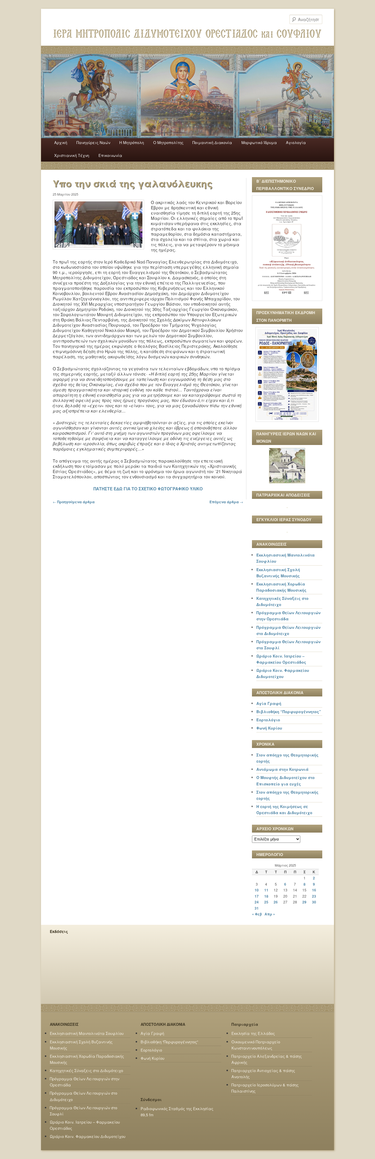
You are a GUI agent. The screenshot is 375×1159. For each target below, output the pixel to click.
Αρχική (60, 142)
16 (314, 890)
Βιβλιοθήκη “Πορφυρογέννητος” (288, 711)
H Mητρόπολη (131, 142)
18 (266, 896)
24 (257, 902)
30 (314, 902)
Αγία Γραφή (268, 703)
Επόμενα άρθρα (226, 501)
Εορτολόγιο (268, 720)
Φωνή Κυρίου (269, 728)
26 (276, 902)
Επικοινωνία (110, 155)
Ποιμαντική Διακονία (212, 142)
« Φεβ (257, 914)
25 (266, 902)
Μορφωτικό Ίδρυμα (259, 142)
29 (304, 902)
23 (314, 896)
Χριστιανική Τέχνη (71, 155)
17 (257, 896)
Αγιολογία (296, 142)
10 (257, 890)
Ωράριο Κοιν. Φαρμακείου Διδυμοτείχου (87, 1136)
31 (257, 908)
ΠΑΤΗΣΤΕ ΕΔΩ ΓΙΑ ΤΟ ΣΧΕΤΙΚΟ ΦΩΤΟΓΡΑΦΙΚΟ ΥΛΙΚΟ (148, 489)
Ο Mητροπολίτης (168, 142)
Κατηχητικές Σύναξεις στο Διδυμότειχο (86, 1070)
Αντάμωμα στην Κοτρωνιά (282, 769)
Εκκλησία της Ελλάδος (253, 1033)
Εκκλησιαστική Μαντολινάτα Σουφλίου (87, 1033)
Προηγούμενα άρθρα (74, 501)
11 (266, 890)
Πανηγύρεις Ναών (93, 142)
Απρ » (270, 914)
